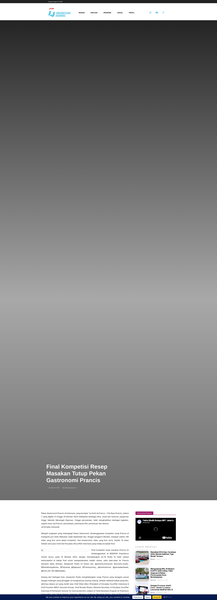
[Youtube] (156, 13)
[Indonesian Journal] (62, 12)
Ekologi (153, 580)
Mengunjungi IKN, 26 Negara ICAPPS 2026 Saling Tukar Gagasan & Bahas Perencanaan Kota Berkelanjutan (162, 573)
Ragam (153, 559)
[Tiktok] (163, 13)
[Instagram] (150, 13)
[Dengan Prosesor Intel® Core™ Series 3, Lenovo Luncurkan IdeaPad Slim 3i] (142, 591)
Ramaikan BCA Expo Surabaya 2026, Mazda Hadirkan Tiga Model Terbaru (163, 554)
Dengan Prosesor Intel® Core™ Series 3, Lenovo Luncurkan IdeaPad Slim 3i (162, 587)
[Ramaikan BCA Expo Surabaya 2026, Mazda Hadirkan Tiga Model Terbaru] (142, 557)
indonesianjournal (70, 488)
